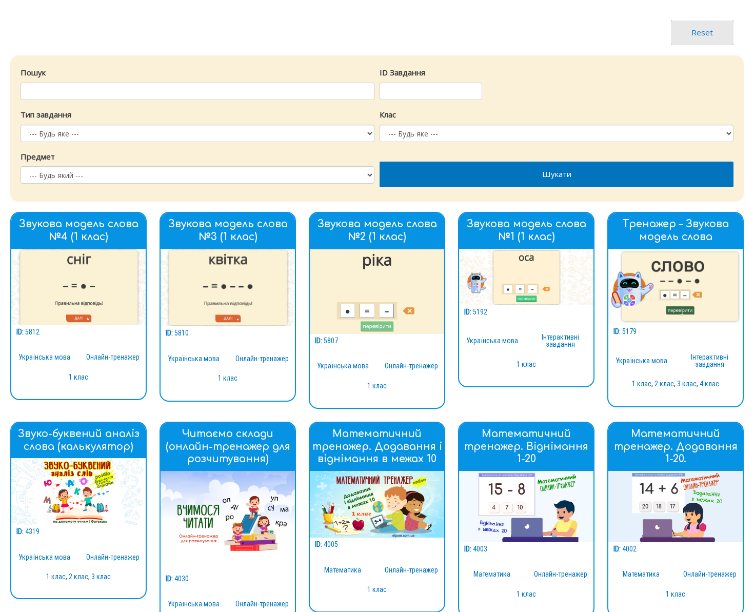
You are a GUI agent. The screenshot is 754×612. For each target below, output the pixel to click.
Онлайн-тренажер (113, 357)
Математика (342, 570)
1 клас (78, 377)
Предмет (38, 156)
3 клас (687, 384)
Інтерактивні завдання (560, 340)
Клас (388, 114)
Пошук (33, 72)
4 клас (709, 384)
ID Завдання (402, 72)
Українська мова (44, 357)
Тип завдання (46, 114)
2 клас (664, 384)
